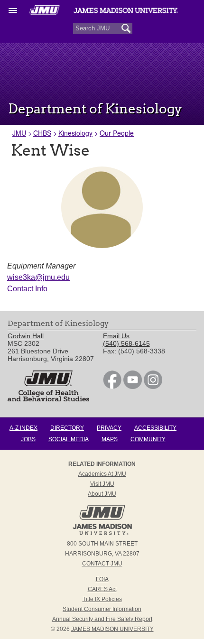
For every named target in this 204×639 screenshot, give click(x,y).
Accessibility (155, 428)
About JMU (102, 494)
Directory (67, 428)
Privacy (109, 428)
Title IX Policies (102, 599)
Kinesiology (75, 133)
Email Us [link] (116, 336)
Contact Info (27, 289)
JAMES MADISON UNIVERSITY (112, 629)
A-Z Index (23, 428)
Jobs (28, 439)
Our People (117, 133)
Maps (110, 439)
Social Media (68, 439)
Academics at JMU (102, 474)
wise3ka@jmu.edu (38, 277)
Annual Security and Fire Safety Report (102, 619)
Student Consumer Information (102, 609)
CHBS (42, 133)
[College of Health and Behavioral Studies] (48, 399)
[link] (112, 386)
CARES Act (102, 589)
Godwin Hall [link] (26, 336)
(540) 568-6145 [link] (126, 343)
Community (148, 439)
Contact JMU (102, 563)
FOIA (102, 579)
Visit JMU (102, 484)
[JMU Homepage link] (102, 533)
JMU (19, 133)
